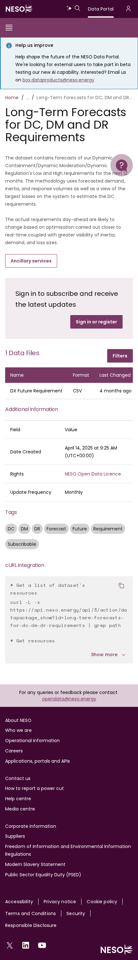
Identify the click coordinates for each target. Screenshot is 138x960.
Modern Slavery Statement (35, 864)
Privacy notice (60, 901)
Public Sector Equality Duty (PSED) (43, 874)
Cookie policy (102, 901)
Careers (14, 751)
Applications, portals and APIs (37, 761)
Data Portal (101, 9)
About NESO (18, 720)
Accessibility (19, 901)
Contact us (17, 778)
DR (37, 529)
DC (11, 529)
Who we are (18, 730)
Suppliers (15, 836)
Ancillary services (31, 261)
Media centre (20, 809)
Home (12, 97)
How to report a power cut (34, 788)
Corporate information (30, 826)
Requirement (108, 529)
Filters (120, 356)
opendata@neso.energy (69, 699)
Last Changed (116, 375)
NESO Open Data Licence (93, 474)
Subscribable (22, 544)
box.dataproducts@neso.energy (58, 80)
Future (80, 529)
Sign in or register (96, 322)
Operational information (32, 740)
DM (24, 529)
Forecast (56, 529)
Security (75, 913)
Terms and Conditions (30, 913)
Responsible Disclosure (31, 925)
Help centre (18, 798)
